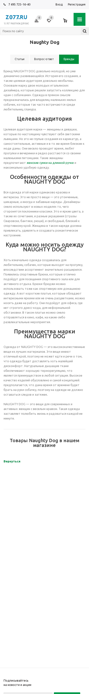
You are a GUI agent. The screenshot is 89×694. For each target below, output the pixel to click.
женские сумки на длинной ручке (50, 162)
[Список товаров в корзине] (67, 22)
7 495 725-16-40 (19, 4)
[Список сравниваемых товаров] (37, 22)
